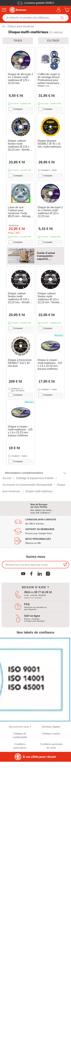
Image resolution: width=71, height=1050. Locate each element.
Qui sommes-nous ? (20, 726)
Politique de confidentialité (20, 735)
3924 (27, 592)
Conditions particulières (19, 746)
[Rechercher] (62, 17)
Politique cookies (51, 733)
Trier (17, 40)
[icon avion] (65, 564)
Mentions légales (51, 726)
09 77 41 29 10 (43, 592)
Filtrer (53, 40)
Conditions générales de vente (51, 746)
